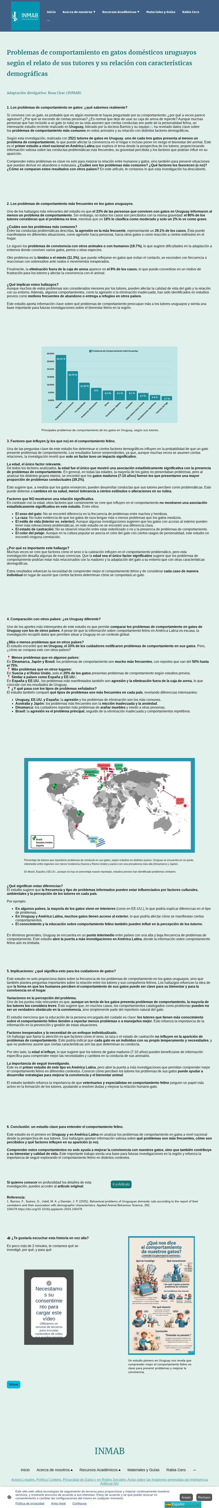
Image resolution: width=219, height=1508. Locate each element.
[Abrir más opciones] (48, 20)
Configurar (80, 1503)
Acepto (186, 1497)
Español (177, 1504)
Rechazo (204, 1497)
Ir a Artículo (121, 1184)
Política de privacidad (29, 1503)
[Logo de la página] (25, 15)
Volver (13, 1384)
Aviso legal (58, 1503)
